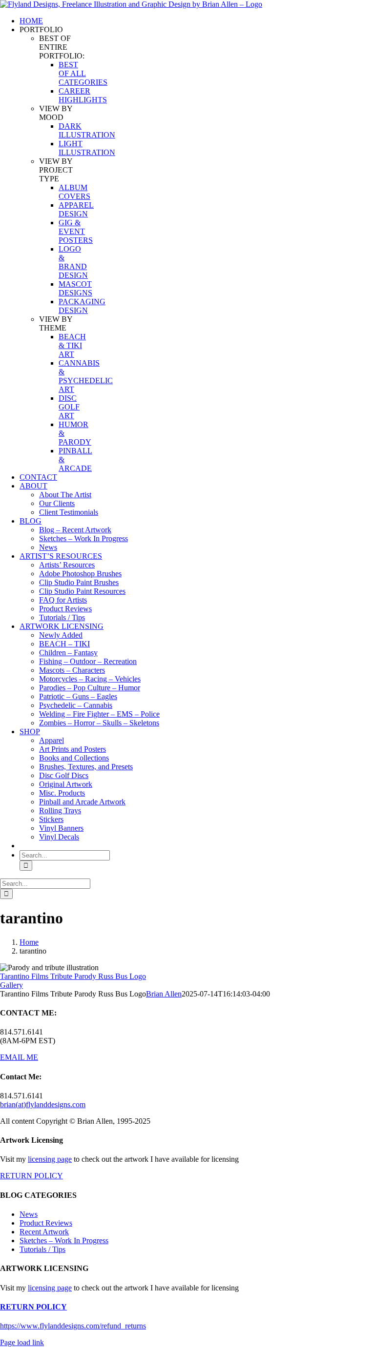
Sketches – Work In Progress (64, 1240)
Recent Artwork (44, 1232)
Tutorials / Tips (42, 1249)
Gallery (11, 985)
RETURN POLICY (31, 1175)
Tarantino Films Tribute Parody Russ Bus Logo (73, 976)
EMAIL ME (19, 1057)
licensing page (50, 1159)
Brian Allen (164, 994)
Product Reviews (46, 1223)
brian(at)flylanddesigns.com (42, 1104)
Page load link (22, 1342)
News (29, 1214)
